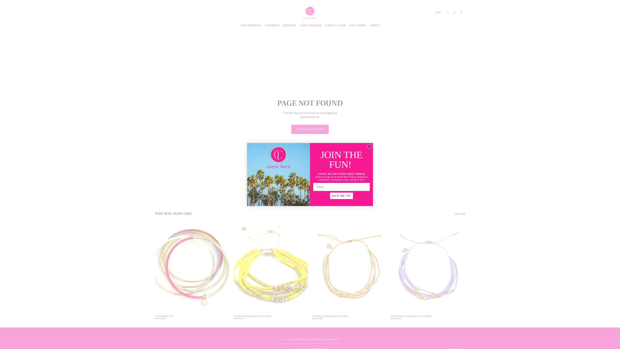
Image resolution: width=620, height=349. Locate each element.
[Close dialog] (369, 146)
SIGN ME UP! (341, 195)
